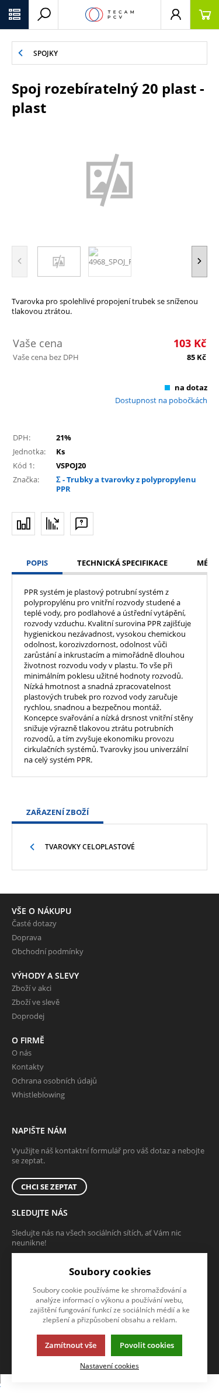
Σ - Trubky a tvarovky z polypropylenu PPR (126, 484)
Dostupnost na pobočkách (161, 400)
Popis (37, 562)
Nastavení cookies (109, 1365)
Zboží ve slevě (36, 1002)
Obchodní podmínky (48, 951)
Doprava (26, 937)
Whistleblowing (38, 1094)
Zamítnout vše (70, 1345)
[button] (14, 14)
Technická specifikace (122, 562)
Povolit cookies (147, 1345)
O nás (22, 1052)
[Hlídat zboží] (52, 524)
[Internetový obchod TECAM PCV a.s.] (109, 14)
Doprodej (28, 1016)
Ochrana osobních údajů (54, 1080)
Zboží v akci (31, 988)
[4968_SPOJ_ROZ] (109, 179)
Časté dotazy (34, 923)
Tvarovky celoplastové (90, 847)
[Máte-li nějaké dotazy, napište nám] (81, 523)
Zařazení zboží (57, 812)
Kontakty (28, 1066)
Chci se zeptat (49, 1186)
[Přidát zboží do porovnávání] (23, 523)
